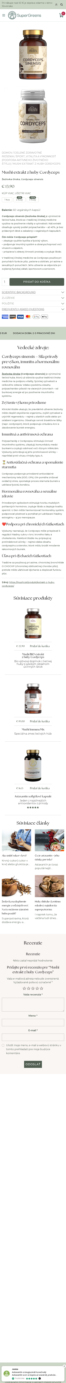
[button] (64, 1366)
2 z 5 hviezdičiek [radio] (29, 988)
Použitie (8, 303)
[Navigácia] (4, 15)
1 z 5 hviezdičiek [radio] (24, 988)
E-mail (33, 1030)
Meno (33, 1015)
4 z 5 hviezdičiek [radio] (37, 988)
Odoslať (33, 1064)
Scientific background (19, 292)
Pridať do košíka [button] (40, 646)
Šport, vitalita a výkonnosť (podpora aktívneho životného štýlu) (29, 160)
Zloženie (8, 297)
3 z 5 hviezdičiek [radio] (33, 988)
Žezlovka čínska (11, 374)
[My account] (56, 4)
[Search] (61, 4)
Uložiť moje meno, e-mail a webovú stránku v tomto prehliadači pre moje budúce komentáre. (33, 1049)
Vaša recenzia (33, 994)
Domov (7, 152)
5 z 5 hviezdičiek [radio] (41, 988)
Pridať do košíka (36, 281)
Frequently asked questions (23, 309)
